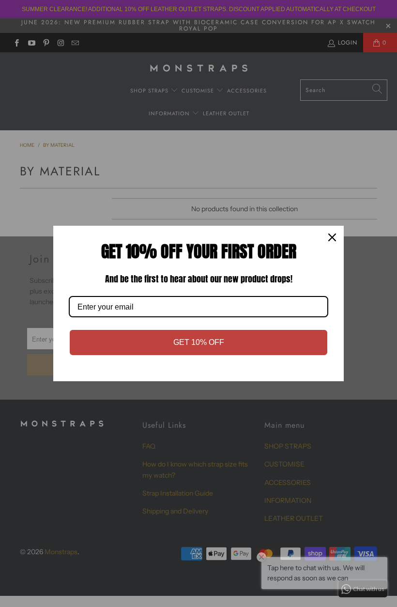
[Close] (332, 237)
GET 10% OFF (198, 342)
